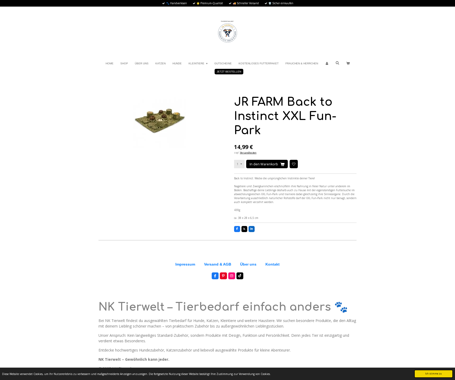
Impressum (185, 264)
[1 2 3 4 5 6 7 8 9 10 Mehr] (239, 164)
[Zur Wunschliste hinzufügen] (294, 164)
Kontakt (272, 264)
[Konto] (327, 63)
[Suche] (337, 63)
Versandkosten (248, 152)
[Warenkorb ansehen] (348, 63)
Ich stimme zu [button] (433, 373)
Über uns (248, 264)
